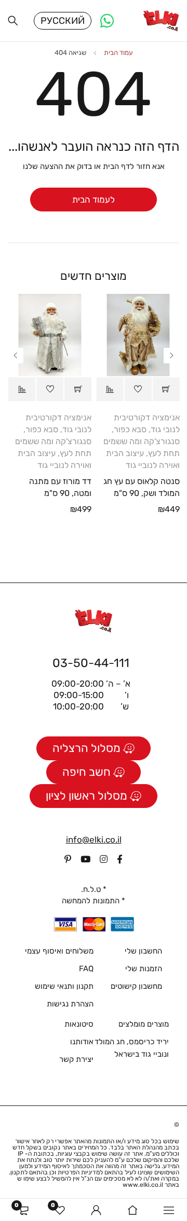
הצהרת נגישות (70, 1004)
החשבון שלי (143, 951)
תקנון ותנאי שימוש (64, 986)
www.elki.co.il (143, 1184)
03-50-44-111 (90, 663)
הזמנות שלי (143, 968)
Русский (63, 20)
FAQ (86, 968)
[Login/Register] (96, 1210)
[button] (166, 389)
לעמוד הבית (93, 199)
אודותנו (82, 1041)
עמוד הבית (118, 52)
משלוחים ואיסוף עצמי (59, 951)
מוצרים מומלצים (143, 1024)
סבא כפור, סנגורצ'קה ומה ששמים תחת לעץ (141, 441)
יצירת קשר (76, 1059)
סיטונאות (79, 1024)
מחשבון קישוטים (136, 986)
